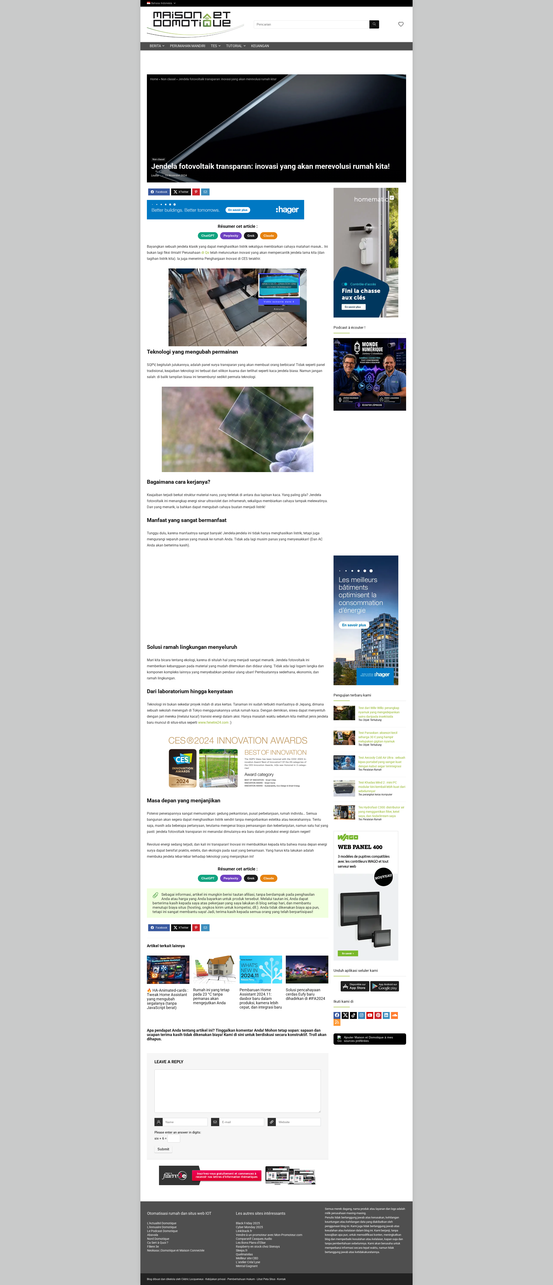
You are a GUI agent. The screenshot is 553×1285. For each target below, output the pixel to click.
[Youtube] (369, 1015)
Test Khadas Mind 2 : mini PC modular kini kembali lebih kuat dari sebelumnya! (381, 787)
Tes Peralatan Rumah (369, 769)
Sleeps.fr (242, 1250)
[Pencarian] (374, 24)
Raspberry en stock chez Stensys (258, 1246)
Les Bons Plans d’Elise (250, 1242)
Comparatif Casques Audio (254, 1238)
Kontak (281, 1279)
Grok (250, 235)
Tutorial (234, 46)
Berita (155, 46)
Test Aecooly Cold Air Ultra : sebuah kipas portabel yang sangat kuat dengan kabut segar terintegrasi (381, 762)
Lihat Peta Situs (266, 1279)
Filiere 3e (153, 1246)
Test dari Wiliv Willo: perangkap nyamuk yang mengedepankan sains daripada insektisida (379, 712)
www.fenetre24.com (213, 722)
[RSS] (337, 1022)
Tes (214, 46)
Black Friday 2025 (248, 1223)
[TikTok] (353, 1015)
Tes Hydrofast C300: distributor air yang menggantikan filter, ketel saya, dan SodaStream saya (381, 812)
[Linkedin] (386, 1015)
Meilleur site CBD (247, 1258)
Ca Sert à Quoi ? (157, 1242)
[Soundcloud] (394, 1015)
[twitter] (345, 1015)
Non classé (168, 79)
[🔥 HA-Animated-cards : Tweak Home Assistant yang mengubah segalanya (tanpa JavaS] (168, 958)
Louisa (155, 175)
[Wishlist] (401, 25)
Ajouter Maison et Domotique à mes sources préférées (368, 1039)
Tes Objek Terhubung (370, 720)
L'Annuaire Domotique (161, 1227)
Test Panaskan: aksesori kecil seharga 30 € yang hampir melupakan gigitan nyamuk (377, 737)
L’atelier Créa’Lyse (248, 1262)
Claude (269, 235)
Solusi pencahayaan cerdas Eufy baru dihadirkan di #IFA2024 (305, 994)
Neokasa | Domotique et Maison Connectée (175, 1250)
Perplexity (231, 235)
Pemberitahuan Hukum (241, 1279)
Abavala (152, 1235)
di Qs (205, 253)
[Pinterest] (378, 1015)
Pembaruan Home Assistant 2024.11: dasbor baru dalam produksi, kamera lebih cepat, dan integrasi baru (261, 998)
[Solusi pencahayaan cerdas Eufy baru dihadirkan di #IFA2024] (307, 958)
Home (154, 79)
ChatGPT (208, 235)
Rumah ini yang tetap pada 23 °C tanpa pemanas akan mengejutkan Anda (211, 996)
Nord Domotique (158, 1238)
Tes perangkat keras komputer (375, 794)
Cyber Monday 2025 (249, 1227)
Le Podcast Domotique (162, 1231)
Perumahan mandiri (187, 46)
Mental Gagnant (247, 1266)
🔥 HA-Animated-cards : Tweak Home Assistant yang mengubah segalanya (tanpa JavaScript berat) (167, 999)
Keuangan (260, 46)
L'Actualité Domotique (161, 1223)
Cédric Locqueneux (192, 1279)
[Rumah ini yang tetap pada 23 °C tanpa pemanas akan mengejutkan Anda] (214, 958)
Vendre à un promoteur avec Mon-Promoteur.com (269, 1235)
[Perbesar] (293, 392)
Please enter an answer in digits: (177, 1132)
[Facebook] (337, 1015)
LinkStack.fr (244, 1231)
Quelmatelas (244, 1254)
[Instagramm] (361, 1015)
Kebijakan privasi (215, 1279)
